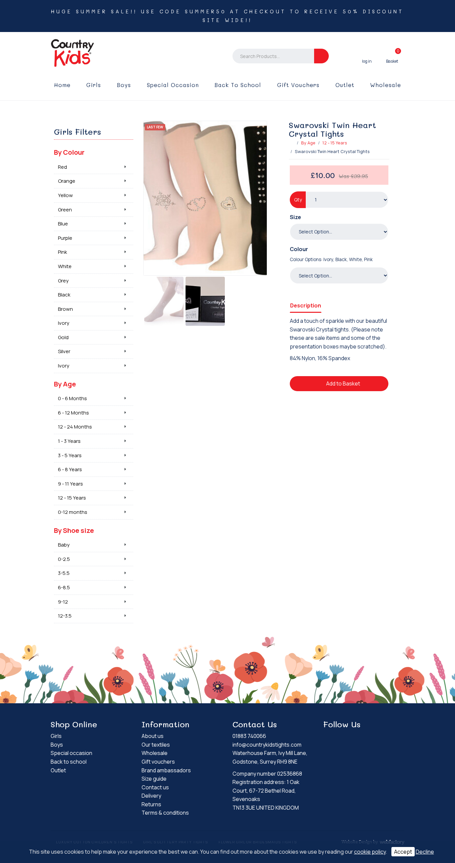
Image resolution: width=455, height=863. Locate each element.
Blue (63, 223)
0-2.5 (64, 559)
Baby (64, 544)
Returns (151, 804)
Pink (62, 251)
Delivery (151, 795)
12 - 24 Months (75, 426)
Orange (66, 180)
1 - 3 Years (69, 441)
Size (295, 217)
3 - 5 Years (70, 455)
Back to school (238, 84)
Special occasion (173, 84)
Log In (366, 56)
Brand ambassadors (166, 770)
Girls (93, 84)
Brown (65, 308)
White (65, 266)
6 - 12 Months (73, 412)
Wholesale (385, 84)
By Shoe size (74, 530)
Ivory (63, 322)
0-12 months (72, 512)
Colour (299, 249)
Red (62, 166)
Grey (63, 280)
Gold (63, 337)
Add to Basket (342, 383)
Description (305, 305)
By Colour (69, 152)
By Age (308, 143)
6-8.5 (64, 587)
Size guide (154, 778)
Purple (65, 237)
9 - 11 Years (70, 483)
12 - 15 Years (334, 143)
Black (64, 294)
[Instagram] (340, 737)
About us (153, 736)
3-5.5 (64, 573)
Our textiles (156, 744)
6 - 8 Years (70, 469)
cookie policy (370, 851)
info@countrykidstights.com (266, 744)
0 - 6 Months (72, 398)
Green (65, 209)
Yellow (65, 195)
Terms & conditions (165, 812)
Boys (124, 84)
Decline (425, 851)
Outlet (344, 84)
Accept (403, 851)
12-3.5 (65, 615)
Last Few (155, 127)
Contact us (155, 787)
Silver (64, 351)
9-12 (63, 601)
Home (62, 84)
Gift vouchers (298, 84)
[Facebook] (328, 737)
